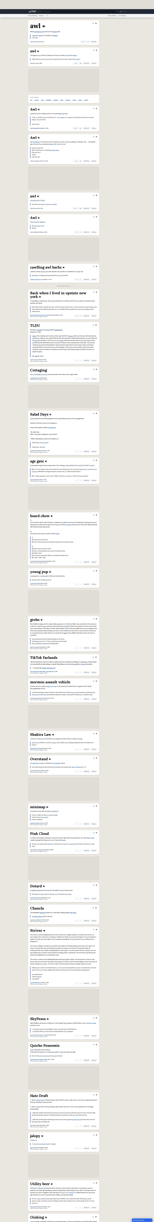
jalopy (31, 1147)
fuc (43, 226)
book (41, 1029)
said (43, 447)
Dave (39, 1199)
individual (38, 890)
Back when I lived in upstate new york (39, 315)
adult (46, 576)
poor (91, 1023)
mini (52, 686)
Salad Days (32, 451)
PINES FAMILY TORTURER (45, 671)
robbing (78, 767)
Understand (58, 330)
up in (44, 443)
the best (52, 150)
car (36, 1140)
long (48, 890)
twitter (78, 272)
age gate (32, 479)
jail (46, 443)
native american (45, 204)
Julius (33, 124)
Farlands (49, 668)
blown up (54, 894)
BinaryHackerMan (42, 561)
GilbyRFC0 (39, 451)
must (60, 275)
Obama (39, 977)
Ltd (54, 739)
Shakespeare (52, 428)
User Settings (122, 16)
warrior (73, 692)
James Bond (41, 1144)
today (57, 150)
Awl (31, 128)
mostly (39, 811)
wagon (48, 686)
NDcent (51, 315)
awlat (74, 100)
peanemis (46, 1056)
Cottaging (32, 378)
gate (84, 469)
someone (37, 32)
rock (33, 633)
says (42, 32)
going (42, 894)
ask (58, 144)
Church (36, 695)
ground (77, 59)
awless (37, 100)
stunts (47, 1144)
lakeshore (39, 1207)
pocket (54, 32)
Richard (34, 743)
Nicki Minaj (35, 275)
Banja (37, 479)
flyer (65, 1023)
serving (53, 301)
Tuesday (71, 1193)
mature (80, 465)
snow (95, 307)
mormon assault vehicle (35, 698)
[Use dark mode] (124, 11)
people (57, 534)
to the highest (56, 763)
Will (67, 626)
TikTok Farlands (34, 671)
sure (74, 1115)
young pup (32, 583)
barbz (49, 275)
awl (31, 42)
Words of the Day (32, 16)
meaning (40, 330)
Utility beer (33, 1207)
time (57, 525)
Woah (37, 356)
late (54, 576)
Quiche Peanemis (34, 1059)
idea (73, 767)
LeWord (38, 823)
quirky (62, 1052)
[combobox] (79, 11)
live (44, 117)
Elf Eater (39, 770)
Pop (64, 626)
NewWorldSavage (38, 128)
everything (54, 811)
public (71, 374)
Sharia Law (41, 739)
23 (50, 580)
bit (39, 200)
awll (42, 100)
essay (71, 336)
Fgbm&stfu (36, 232)
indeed (62, 117)
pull (36, 1144)
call (61, 272)
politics (45, 964)
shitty (33, 1140)
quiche (41, 1056)
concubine (54, 204)
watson (36, 1147)
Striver (32, 982)
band (57, 641)
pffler (38, 1125)
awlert (86, 100)
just (35, 226)
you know (45, 817)
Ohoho (43, 200)
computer (68, 525)
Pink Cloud (32, 850)
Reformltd (39, 748)
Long (47, 330)
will (92, 301)
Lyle (86, 1199)
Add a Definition (112, 16)
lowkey (55, 35)
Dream (73, 964)
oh (44, 222)
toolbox (74, 55)
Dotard (32, 898)
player (51, 815)
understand (35, 763)
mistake (80, 739)
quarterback (75, 1120)
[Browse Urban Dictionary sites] (33, 11)
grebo (31, 647)
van (55, 686)
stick (72, 542)
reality (64, 840)
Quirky (32, 1050)
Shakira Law (33, 748)
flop (74, 912)
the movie (54, 1056)
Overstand (32, 770)
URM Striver (38, 982)
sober (92, 838)
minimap (32, 823)
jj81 (34, 63)
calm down (68, 894)
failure (66, 950)
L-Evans (36, 359)
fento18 (35, 42)
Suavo (34, 208)
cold (50, 434)
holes (66, 114)
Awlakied (48, 100)
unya (42, 279)
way (36, 222)
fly (66, 1031)
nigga (41, 35)
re (36, 580)
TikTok (44, 668)
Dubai (54, 743)
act (33, 374)
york (52, 307)
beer (35, 1188)
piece (53, 1052)
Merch (94, 63)
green (32, 419)
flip (72, 912)
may (72, 937)
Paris (55, 1029)
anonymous (44, 374)
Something (36, 142)
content (67, 465)
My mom (35, 916)
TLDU (31, 359)
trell (36, 148)
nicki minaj (43, 272)
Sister (34, 336)
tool (39, 55)
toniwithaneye (40, 850)
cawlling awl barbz (34, 279)
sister (58, 767)
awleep (56, 100)
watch (92, 465)
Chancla (32, 920)
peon (34, 35)
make (62, 890)
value (94, 1023)
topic (41, 763)
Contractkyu (37, 161)
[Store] (121, 11)
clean (44, 542)
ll (32, 204)
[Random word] (117, 11)
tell (59, 59)
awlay (80, 100)
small (62, 114)
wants (38, 226)
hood (32, 222)
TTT (59, 968)
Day (45, 695)
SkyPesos (32, 1035)
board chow (33, 561)
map (32, 811)
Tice (38, 743)
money (71, 844)
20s (64, 576)
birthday (34, 472)
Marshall (65, 959)
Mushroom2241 (43, 1059)
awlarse (68, 100)
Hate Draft (32, 1125)
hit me (40, 916)
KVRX (44, 698)
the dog (39, 583)
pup (46, 580)
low (75, 664)
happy (49, 844)
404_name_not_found (41, 1035)
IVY (64, 968)
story (77, 301)
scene (44, 626)
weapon (42, 912)
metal (44, 644)
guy (40, 59)
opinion (51, 144)
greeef (38, 378)
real (36, 340)
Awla (61, 100)
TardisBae (38, 920)
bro (54, 668)
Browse (41, 16)
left (80, 1120)
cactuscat (37, 647)
